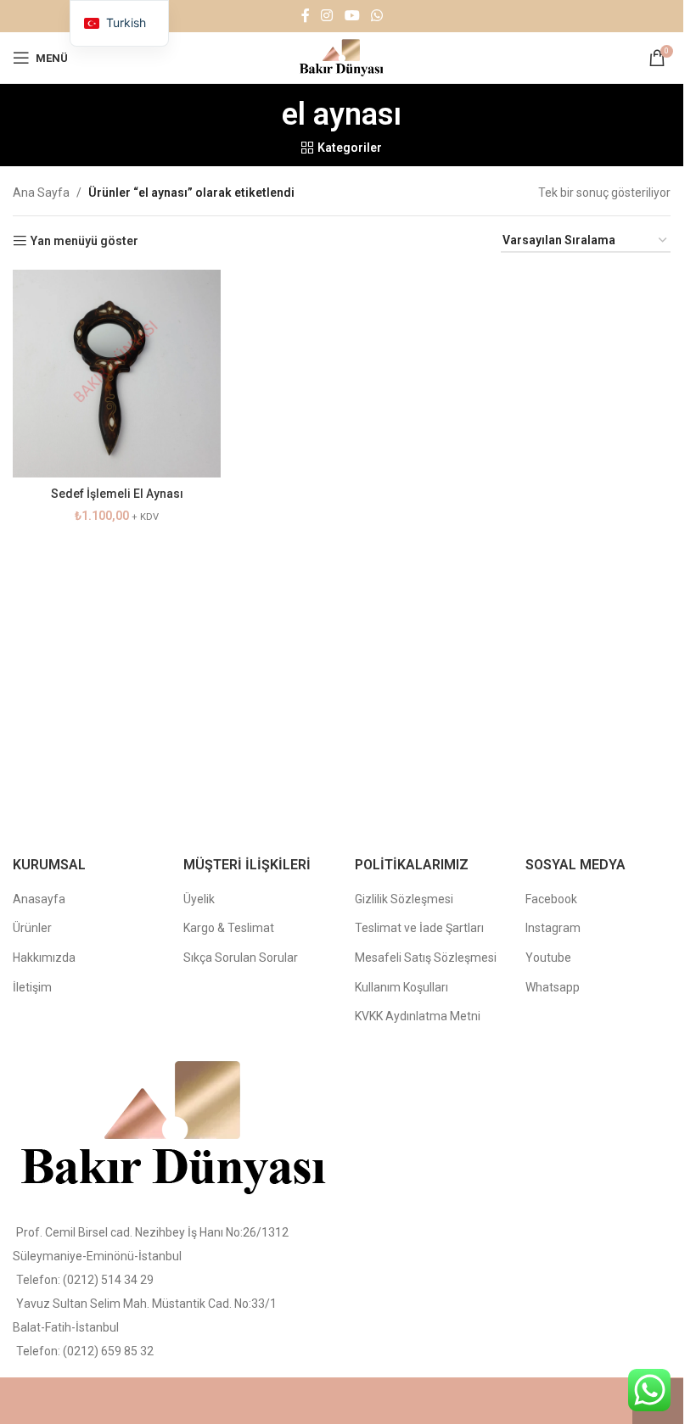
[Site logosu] (342, 57)
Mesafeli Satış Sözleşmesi (426, 957)
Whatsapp (552, 987)
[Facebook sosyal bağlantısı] (305, 16)
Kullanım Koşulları (401, 987)
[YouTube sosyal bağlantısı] (352, 16)
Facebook (551, 899)
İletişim (32, 987)
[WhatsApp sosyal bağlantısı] (376, 16)
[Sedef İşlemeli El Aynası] (117, 373)
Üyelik (199, 899)
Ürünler (32, 928)
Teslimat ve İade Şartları (419, 928)
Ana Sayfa (41, 192)
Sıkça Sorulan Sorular (240, 957)
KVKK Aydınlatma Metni (417, 1016)
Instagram (553, 928)
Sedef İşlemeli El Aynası (117, 493)
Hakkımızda (44, 957)
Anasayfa (39, 899)
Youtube (548, 957)
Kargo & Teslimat (228, 928)
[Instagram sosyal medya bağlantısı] (327, 16)
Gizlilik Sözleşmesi (404, 899)
